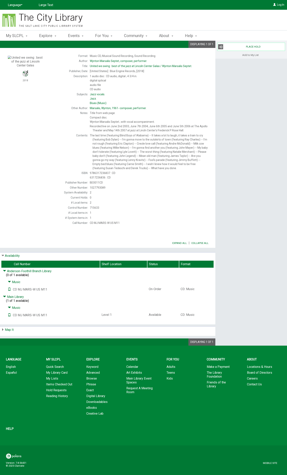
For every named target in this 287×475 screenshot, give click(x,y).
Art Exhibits (134, 372)
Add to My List (250, 54)
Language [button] (13, 359)
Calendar (132, 367)
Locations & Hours (259, 367)
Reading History (57, 396)
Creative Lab (94, 413)
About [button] (164, 35)
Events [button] (74, 35)
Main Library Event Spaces (139, 380)
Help (10, 429)
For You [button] (102, 35)
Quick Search (55, 367)
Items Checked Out (59, 384)
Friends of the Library (216, 384)
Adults (171, 367)
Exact (90, 390)
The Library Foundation (214, 374)
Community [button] (134, 35)
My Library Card (57, 372)
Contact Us (254, 384)
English (11, 367)
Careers (252, 378)
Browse (91, 378)
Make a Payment (218, 367)
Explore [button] (46, 35)
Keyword (92, 367)
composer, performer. (118, 61)
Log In (280, 4)
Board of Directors (259, 372)
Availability (12, 256)
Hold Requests (56, 390)
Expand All (179, 243)
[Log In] (274, 4)
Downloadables (97, 402)
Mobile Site (270, 463)
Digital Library (95, 396)
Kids (170, 378)
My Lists (52, 378)
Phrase (91, 384)
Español (11, 372)
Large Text (46, 5)
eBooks (91, 408)
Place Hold (253, 46)
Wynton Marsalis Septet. (141, 66)
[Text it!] (9, 289)
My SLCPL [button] (15, 35)
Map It (9, 330)
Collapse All (200, 243)
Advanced (93, 372)
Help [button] (189, 35)
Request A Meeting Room (139, 390)
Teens (171, 372)
